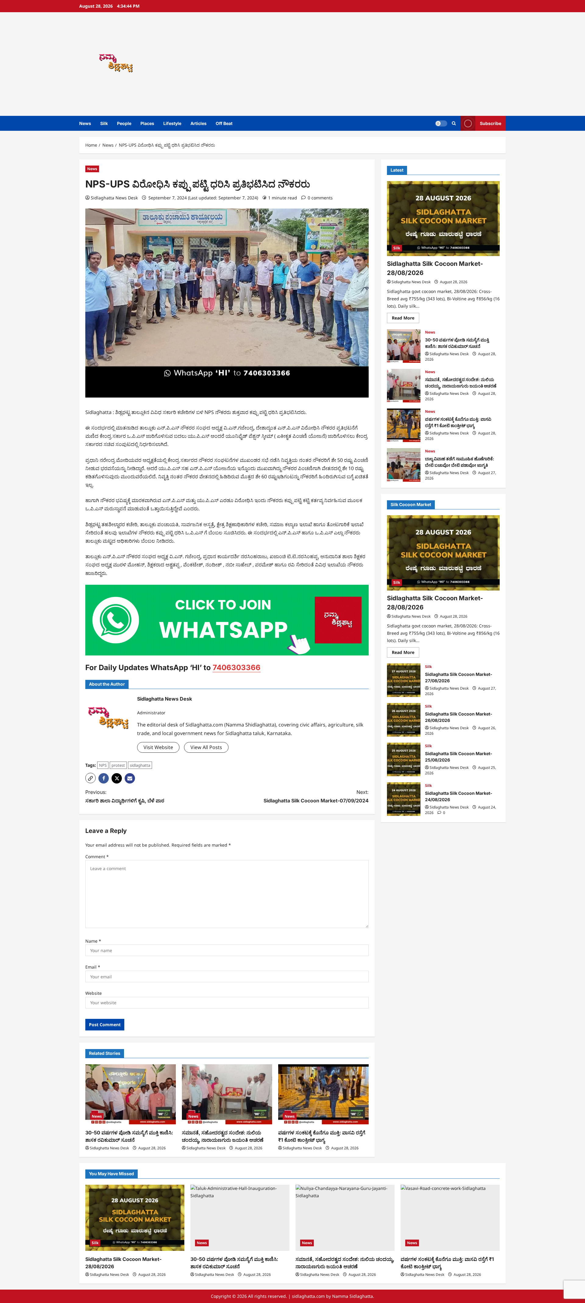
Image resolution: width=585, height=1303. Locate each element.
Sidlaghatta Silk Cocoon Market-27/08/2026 (403, 680)
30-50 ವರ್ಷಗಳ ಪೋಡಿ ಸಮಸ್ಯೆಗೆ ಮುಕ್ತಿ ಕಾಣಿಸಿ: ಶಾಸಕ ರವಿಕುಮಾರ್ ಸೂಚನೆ (403, 346)
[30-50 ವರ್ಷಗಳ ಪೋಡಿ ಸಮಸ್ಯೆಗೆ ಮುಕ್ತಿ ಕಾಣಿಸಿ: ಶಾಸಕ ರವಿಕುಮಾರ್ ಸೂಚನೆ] (130, 1094)
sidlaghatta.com (308, 1296)
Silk (104, 123)
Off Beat (224, 123)
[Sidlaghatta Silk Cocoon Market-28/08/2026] (443, 218)
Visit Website (158, 747)
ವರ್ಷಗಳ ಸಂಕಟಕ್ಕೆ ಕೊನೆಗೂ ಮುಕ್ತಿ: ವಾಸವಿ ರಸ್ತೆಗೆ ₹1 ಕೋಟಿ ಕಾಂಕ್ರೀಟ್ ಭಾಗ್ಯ (403, 425)
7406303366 (237, 667)
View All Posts (206, 747)
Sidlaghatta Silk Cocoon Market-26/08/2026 (403, 720)
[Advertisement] (379, 64)
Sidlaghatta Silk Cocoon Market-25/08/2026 (403, 759)
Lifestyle (172, 123)
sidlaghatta (140, 765)
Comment (97, 856)
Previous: (124, 796)
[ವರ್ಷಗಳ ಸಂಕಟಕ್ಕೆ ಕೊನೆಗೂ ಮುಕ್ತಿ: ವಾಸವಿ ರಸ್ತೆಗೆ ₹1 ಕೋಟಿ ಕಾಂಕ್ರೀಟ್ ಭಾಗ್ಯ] (323, 1094)
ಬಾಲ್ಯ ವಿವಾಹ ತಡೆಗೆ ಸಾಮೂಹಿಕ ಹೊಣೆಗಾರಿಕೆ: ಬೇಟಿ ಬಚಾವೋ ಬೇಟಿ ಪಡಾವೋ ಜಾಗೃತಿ (403, 465)
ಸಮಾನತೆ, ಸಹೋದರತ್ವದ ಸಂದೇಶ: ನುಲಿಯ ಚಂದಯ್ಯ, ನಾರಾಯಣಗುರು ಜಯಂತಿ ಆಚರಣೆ (403, 385)
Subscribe (490, 123)
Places (147, 123)
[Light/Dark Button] (441, 123)
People (124, 123)
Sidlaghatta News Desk (114, 198)
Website (93, 993)
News (85, 123)
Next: (316, 796)
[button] (454, 123)
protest (118, 765)
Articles (198, 123)
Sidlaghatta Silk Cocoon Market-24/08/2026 (403, 799)
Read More (405, 319)
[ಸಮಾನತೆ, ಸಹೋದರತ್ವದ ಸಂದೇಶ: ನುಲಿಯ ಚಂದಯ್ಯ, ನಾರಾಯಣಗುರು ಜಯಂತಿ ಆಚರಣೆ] (227, 1094)
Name (93, 941)
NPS (103, 765)
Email (92, 967)
